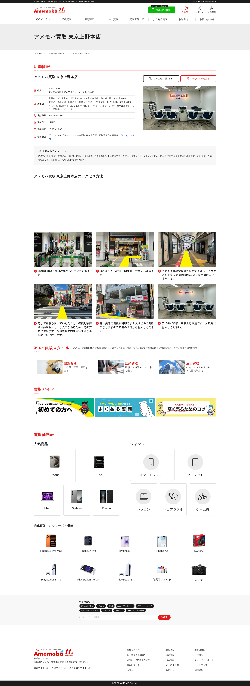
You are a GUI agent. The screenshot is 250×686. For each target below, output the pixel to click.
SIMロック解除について (138, 660)
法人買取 (113, 19)
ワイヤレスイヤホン (89, 610)
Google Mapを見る (200, 78)
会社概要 (199, 655)
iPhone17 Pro (87, 606)
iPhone (101, 606)
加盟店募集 (200, 650)
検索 (165, 617)
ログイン (200, 12)
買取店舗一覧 (136, 19)
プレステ (119, 610)
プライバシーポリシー (205, 660)
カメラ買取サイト (78, 668)
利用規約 (199, 670)
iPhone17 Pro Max (136, 610)
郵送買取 (66, 19)
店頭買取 (90, 19)
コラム (130, 670)
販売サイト (39, 668)
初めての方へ (43, 19)
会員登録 (211, 12)
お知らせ (184, 19)
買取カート (187, 12)
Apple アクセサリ (125, 606)
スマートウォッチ (144, 606)
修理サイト (57, 668)
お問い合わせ (207, 19)
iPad (111, 606)
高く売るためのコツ (136, 655)
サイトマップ (201, 665)
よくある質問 (160, 19)
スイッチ (107, 610)
